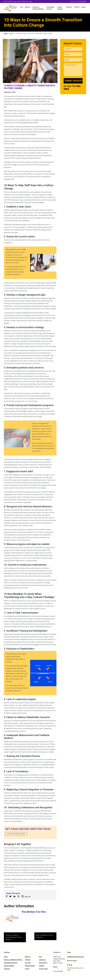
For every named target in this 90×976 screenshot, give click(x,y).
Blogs (11, 33)
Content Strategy (59, 8)
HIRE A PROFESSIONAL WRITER (16, 834)
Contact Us (42, 960)
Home (21, 7)
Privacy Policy (43, 969)
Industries (69, 7)
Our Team (28, 963)
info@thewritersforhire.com (75, 957)
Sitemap (41, 966)
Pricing (27, 969)
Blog (40, 957)
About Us (27, 7)
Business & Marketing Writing (38, 8)
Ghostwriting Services (50, 8)
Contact (83, 7)
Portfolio (76, 7)
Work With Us (43, 963)
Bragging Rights (30, 966)
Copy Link (28, 896)
